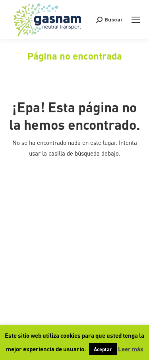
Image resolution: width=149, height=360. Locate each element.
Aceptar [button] (103, 349)
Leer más (130, 349)
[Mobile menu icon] (136, 20)
